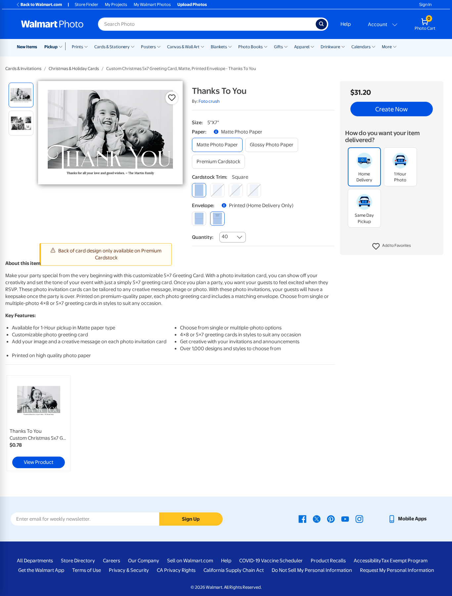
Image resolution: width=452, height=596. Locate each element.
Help (345, 24)
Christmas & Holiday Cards (74, 68)
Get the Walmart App (41, 570)
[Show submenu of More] (395, 46)
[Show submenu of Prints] (86, 46)
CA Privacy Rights (176, 570)
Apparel (301, 46)
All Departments (35, 561)
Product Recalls (328, 561)
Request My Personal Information (397, 570)
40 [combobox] (225, 237)
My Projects (116, 4)
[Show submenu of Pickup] (62, 46)
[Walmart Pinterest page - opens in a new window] (331, 519)
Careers (111, 561)
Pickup (51, 46)
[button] (391, 246)
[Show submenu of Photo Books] (266, 46)
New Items (27, 46)
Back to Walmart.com (41, 4)
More (387, 46)
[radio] (21, 95)
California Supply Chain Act (233, 570)
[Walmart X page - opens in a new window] (317, 519)
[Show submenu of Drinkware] (343, 46)
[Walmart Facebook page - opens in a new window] (302, 519)
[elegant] (236, 190)
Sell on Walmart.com (190, 561)
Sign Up (191, 519)
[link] (38, 423)
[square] (199, 190)
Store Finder (86, 4)
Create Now (391, 109)
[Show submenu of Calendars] (374, 46)
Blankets (219, 46)
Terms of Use (86, 570)
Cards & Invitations (23, 68)
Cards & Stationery (112, 46)
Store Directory (78, 561)
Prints (77, 46)
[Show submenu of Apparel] (312, 46)
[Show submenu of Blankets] (230, 46)
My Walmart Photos (152, 4)
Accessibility (367, 561)
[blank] (199, 218)
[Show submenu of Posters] (159, 46)
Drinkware (330, 46)
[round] (217, 190)
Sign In (425, 4)
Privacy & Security (129, 570)
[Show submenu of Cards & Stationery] (133, 46)
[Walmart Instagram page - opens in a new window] (359, 519)
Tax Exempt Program (404, 561)
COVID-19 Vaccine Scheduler (271, 561)
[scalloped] (254, 190)
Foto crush (209, 101)
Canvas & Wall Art (183, 46)
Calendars (361, 46)
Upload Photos (192, 4)
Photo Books (250, 46)
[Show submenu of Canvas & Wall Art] (202, 46)
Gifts (278, 46)
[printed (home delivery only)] (217, 218)
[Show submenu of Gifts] (286, 46)
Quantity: (202, 237)
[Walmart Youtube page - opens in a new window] (345, 519)
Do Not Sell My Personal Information (312, 570)
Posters (148, 46)
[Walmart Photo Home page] (52, 24)
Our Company (143, 561)
